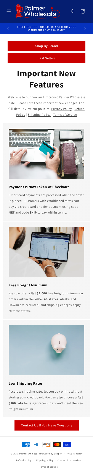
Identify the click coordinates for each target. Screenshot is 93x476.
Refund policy (24, 460)
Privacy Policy (61, 109)
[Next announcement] (85, 28)
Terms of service (48, 466)
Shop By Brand (46, 46)
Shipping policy (45, 460)
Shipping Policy (39, 114)
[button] (8, 11)
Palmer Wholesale (29, 453)
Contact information (69, 460)
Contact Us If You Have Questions (46, 425)
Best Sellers (47, 58)
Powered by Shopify (51, 453)
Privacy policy (75, 453)
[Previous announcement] (8, 28)
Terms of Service (65, 114)
